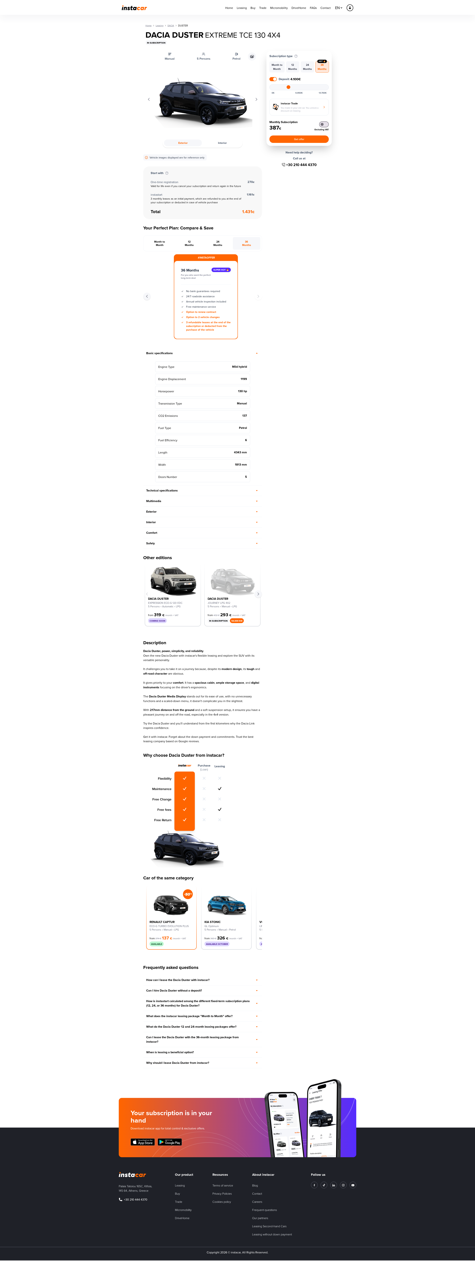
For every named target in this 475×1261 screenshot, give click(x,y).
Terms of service (222, 1185)
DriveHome (298, 8)
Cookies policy (221, 1202)
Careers (257, 1202)
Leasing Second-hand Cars (269, 1226)
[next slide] (258, 594)
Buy (252, 8)
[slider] (288, 87)
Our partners (260, 1218)
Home (229, 8)
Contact (325, 8)
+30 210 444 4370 (301, 164)
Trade (262, 8)
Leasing (242, 8)
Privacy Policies (222, 1194)
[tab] (159, 243)
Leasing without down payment (272, 1234)
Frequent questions (264, 1210)
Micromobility (279, 8)
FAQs (313, 8)
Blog (255, 1185)
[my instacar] (350, 7)
